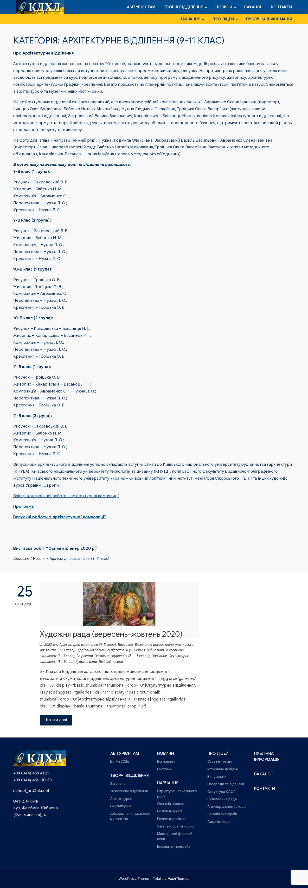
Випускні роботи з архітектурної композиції (59, 517)
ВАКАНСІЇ (253, 7)
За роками (85, 656)
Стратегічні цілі (219, 761)
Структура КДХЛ (221, 791)
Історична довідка (222, 769)
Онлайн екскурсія (222, 814)
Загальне (117, 783)
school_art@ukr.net (31, 790)
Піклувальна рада (222, 799)
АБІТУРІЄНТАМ (141, 7)
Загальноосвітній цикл (175, 826)
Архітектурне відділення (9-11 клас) (87, 644)
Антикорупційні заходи (226, 806)
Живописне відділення (129, 791)
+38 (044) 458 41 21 (31, 773)
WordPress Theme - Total (140, 878)
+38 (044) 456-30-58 (32, 780)
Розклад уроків (170, 811)
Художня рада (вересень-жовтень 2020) (111, 634)
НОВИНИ (223, 7)
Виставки (125, 644)
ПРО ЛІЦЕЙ (223, 19)
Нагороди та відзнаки (225, 784)
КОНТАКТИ (281, 7)
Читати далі (56, 719)
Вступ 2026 (119, 761)
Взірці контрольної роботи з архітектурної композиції (66, 495)
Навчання (159, 656)
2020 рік (50, 644)
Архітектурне (121, 798)
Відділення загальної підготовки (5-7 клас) (111, 650)
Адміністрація (219, 821)
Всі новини (155, 650)
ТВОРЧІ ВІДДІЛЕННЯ (184, 7)
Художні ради (86, 661)
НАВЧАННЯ (190, 19)
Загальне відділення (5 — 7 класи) (122, 656)
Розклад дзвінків (171, 818)
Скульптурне (121, 806)
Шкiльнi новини (111, 661)
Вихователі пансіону (174, 846)
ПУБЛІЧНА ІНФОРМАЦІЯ (269, 19)
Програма (23, 506)
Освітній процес (170, 803)
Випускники (216, 776)
